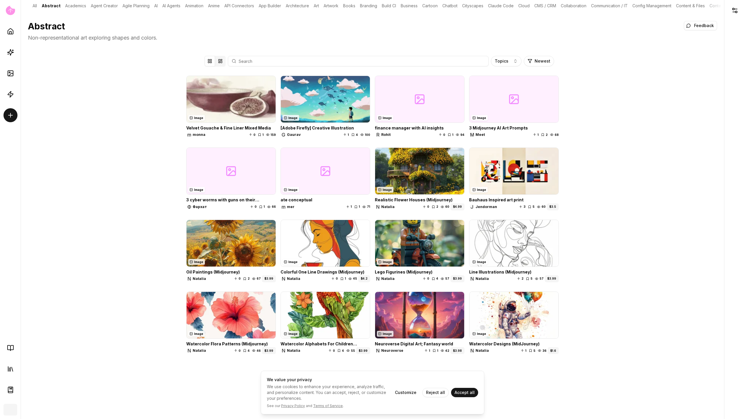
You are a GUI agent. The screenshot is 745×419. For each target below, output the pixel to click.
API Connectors (239, 5)
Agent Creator (104, 5)
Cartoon (430, 5)
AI (156, 5)
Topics (501, 60)
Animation (194, 5)
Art (316, 5)
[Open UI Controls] (735, 10)
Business (409, 5)
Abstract (51, 5)
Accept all (465, 392)
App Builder (270, 5)
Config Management (651, 5)
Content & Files (690, 5)
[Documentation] (10, 390)
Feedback (704, 25)
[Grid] (210, 61)
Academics (75, 5)
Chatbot (449, 5)
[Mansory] (220, 61)
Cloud (524, 5)
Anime (214, 5)
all (35, 5)
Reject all (435, 392)
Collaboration (573, 5)
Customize (405, 392)
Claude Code (501, 5)
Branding (368, 5)
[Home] (10, 31)
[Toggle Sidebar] (20, 209)
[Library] (10, 369)
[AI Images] (10, 73)
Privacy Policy (293, 406)
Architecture (297, 5)
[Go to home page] (10, 10)
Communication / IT (609, 5)
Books (349, 5)
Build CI (389, 5)
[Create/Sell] (10, 115)
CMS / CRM (545, 5)
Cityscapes (472, 5)
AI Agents (171, 5)
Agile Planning (136, 5)
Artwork (331, 5)
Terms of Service (328, 406)
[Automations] (10, 94)
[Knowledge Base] (10, 348)
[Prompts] (10, 52)
